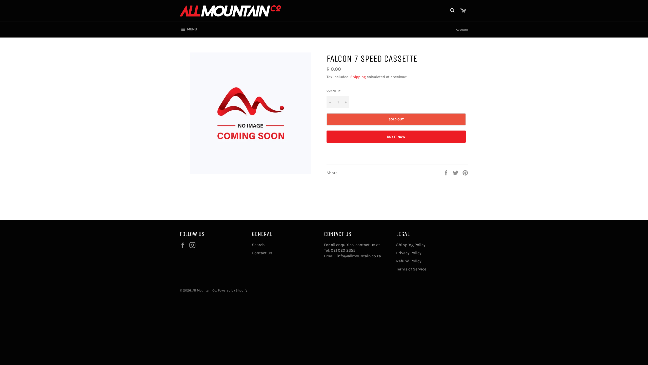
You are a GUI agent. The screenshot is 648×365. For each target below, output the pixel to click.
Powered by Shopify (232, 290)
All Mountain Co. (204, 290)
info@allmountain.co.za (359, 255)
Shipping (358, 77)
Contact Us (262, 252)
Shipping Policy (411, 244)
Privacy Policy (408, 252)
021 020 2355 (343, 250)
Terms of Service (411, 269)
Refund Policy (408, 261)
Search (258, 244)
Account (462, 29)
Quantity (334, 91)
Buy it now (396, 137)
